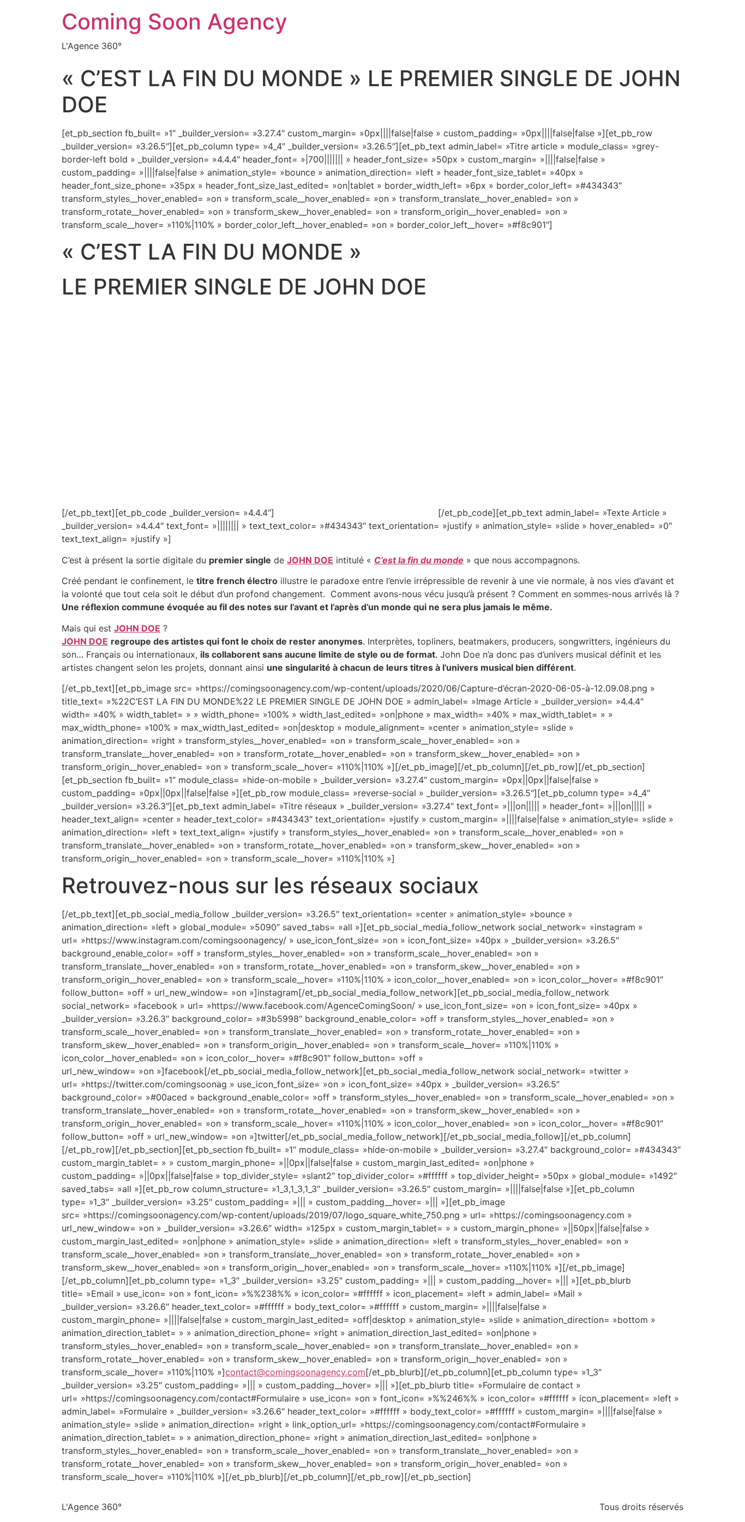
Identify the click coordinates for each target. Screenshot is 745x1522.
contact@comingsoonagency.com (295, 1372)
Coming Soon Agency (174, 21)
